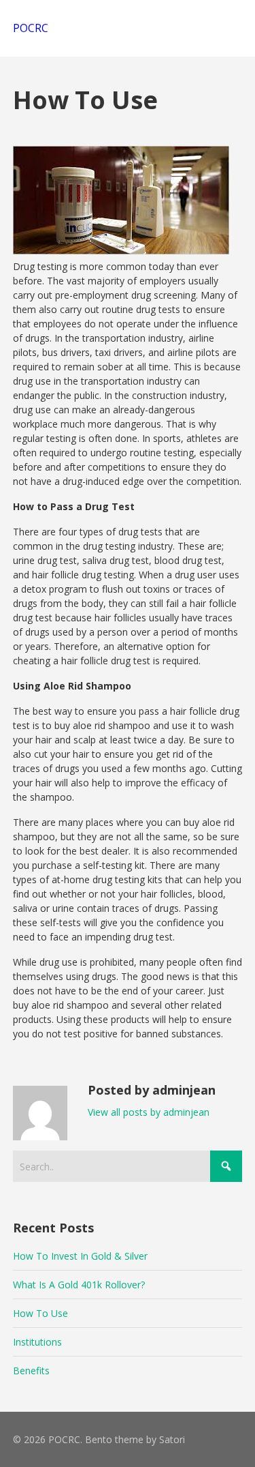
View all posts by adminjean (148, 1112)
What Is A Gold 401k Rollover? (79, 1284)
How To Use (40, 1313)
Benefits (31, 1370)
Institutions (37, 1341)
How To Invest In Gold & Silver (80, 1255)
